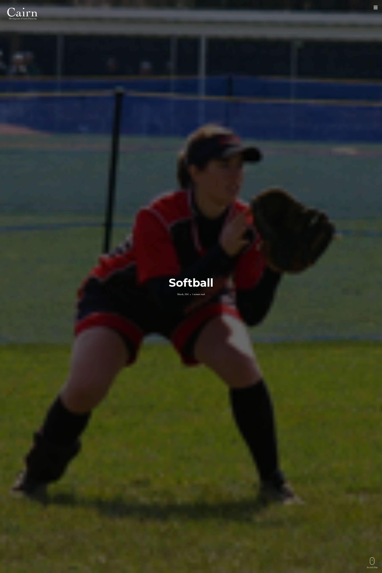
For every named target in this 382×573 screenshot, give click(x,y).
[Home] (22, 13)
